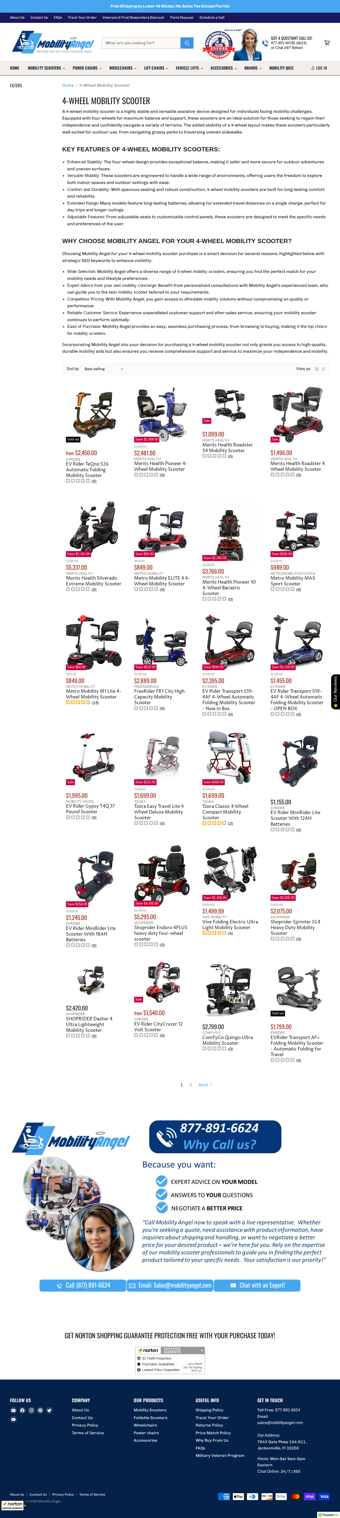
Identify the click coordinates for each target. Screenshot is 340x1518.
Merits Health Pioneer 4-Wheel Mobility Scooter (160, 467)
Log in (321, 68)
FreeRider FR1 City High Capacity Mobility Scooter (159, 697)
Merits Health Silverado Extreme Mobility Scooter (93, 581)
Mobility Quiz (281, 68)
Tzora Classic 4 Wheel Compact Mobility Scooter (225, 812)
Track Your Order (82, 17)
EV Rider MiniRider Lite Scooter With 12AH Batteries (295, 818)
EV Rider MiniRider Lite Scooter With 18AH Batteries (91, 934)
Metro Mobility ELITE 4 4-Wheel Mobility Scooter (162, 581)
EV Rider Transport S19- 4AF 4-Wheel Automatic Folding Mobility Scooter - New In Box (228, 700)
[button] (13, 1506)
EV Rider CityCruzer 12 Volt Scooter (158, 1027)
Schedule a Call (212, 17)
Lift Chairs (155, 68)
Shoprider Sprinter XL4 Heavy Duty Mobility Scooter (295, 928)
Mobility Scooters (45, 68)
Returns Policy (209, 1425)
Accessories (222, 68)
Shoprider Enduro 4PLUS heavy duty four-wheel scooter (160, 933)
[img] (78, 481)
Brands (251, 68)
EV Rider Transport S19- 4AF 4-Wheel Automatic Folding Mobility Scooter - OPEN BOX (297, 700)
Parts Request (181, 17)
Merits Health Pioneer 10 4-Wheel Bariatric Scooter (229, 588)
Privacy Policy (85, 1425)
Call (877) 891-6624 (87, 1284)
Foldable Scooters (151, 1417)
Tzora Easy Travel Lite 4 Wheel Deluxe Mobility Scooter (159, 812)
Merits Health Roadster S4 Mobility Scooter (227, 448)
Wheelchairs (121, 68)
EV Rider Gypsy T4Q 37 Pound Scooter (90, 809)
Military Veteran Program (220, 1455)
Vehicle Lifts (188, 68)
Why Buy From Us (212, 1440)
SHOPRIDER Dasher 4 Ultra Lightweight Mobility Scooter (89, 1025)
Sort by (72, 369)
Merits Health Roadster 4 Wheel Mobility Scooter (298, 467)
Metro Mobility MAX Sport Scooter (293, 581)
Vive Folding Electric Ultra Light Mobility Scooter (230, 925)
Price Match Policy (213, 1433)
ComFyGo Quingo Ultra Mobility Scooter (227, 1040)
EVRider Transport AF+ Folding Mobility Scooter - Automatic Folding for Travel (297, 1046)
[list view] (323, 369)
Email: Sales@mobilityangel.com (174, 1284)
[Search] (187, 43)
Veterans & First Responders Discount (133, 17)
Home (14, 68)
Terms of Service (88, 1433)
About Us (17, 17)
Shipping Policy (209, 1410)
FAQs (58, 17)
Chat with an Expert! (261, 1284)
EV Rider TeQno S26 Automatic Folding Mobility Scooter (87, 470)
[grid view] (316, 369)
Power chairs (86, 68)
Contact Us (39, 17)
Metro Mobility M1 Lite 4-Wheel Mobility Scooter (93, 694)
